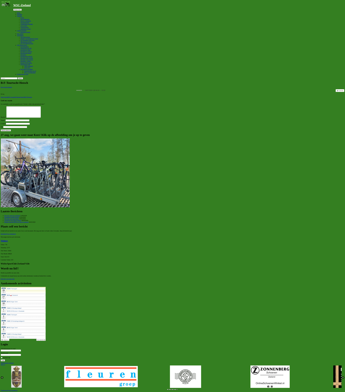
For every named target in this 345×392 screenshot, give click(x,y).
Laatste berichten (22, 30)
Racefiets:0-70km (25, 50)
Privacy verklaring (25, 21)
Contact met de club (22, 74)
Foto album (20, 34)
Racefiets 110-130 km (26, 59)
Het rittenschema (25, 37)
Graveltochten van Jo (30, 71)
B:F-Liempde (8, 97)
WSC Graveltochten (30, 72)
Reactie (3, 117)
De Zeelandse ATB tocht (27, 40)
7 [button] (177, 389)
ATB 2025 (27, 68)
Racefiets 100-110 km (26, 58)
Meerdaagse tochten (26, 42)
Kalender (19, 14)
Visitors (4, 241)
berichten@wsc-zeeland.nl (8, 234)
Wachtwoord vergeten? (7, 363)
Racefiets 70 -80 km (26, 51)
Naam (3, 120)
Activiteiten (20, 35)
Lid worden (23, 26)
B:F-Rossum (24, 97)
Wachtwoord (4, 353)
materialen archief (25, 29)
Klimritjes (23, 55)
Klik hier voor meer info (7, 279)
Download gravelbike (26, 69)
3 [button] (170, 389)
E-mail (3, 123)
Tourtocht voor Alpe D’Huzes (12, 220)
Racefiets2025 (24, 47)
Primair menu (17, 9)
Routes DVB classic (26, 63)
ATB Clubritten (28, 66)
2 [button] (169, 389)
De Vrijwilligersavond (26, 43)
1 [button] (167, 389)
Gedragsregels (24, 27)
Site (2, 127)
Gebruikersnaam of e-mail (8, 348)
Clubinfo (19, 16)
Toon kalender (40, 340)
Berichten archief (25, 32)
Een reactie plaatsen (6, 87)
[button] (5, 340)
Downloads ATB (25, 64)
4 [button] (172, 389)
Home (18, 13)
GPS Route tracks (22, 45)
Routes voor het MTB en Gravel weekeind (16, 222)
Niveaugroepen (24, 22)
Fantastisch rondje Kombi (11, 217)
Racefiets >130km (25, 61)
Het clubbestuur (24, 19)
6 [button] (175, 389)
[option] (55, 376)
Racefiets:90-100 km (26, 56)
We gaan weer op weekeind (12, 215)
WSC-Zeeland (22, 5)
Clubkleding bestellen (26, 24)
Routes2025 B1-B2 (26, 48)
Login (22, 17)
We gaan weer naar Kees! (11, 219)
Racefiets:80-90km (25, 53)
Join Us (3, 364)
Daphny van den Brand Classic (29, 38)
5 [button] (174, 389)
